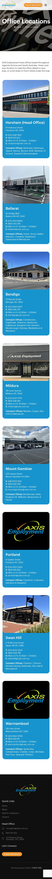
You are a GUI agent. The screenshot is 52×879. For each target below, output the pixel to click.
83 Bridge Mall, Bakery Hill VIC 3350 (15, 215)
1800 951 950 (14, 570)
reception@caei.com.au (19, 143)
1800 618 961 (14, 401)
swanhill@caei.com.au (19, 659)
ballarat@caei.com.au (18, 229)
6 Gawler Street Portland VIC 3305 (14, 561)
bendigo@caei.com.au (19, 315)
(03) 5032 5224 (15, 650)
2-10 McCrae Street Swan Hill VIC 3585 (15, 644)
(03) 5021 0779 (15, 398)
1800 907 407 (14, 484)
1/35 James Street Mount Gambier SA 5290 (17, 475)
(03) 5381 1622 (15, 135)
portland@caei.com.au (19, 576)
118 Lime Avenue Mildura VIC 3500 (14, 392)
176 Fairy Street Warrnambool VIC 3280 (17, 730)
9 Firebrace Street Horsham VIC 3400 (15, 129)
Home (18, 27)
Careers (5, 817)
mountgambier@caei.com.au (22, 490)
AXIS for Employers (10, 813)
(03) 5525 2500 (15, 567)
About (4, 810)
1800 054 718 (14, 653)
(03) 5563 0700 (15, 736)
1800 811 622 (14, 138)
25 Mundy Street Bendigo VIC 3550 (14, 300)
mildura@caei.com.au (18, 407)
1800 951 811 (14, 739)
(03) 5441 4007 (15, 307)
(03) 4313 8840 (15, 221)
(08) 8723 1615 (14, 481)
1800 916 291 (14, 310)
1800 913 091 (14, 224)
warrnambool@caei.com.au (21, 744)
